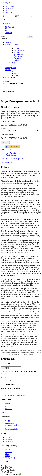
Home (7, 81)
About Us (8, 452)
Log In (7, 3)
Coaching (7, 403)
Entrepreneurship (9, 405)
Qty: (2, 140)
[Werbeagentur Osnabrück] (20, 474)
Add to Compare (11, 155)
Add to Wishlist (10, 153)
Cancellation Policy (11, 429)
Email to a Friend (7, 162)
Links (7, 454)
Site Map (8, 421)
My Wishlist (9, 8)
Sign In (7, 437)
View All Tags (6, 412)
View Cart (8, 439)
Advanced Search (11, 425)
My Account (9, 6)
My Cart (8, 10)
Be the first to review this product (12, 159)
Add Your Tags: (6, 363)
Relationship (8, 407)
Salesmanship (8, 409)
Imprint (7, 456)
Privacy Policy (10, 458)
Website (8, 450)
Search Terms (9, 423)
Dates (3, 129)
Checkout (8, 12)
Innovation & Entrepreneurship (15, 395)
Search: (3, 36)
